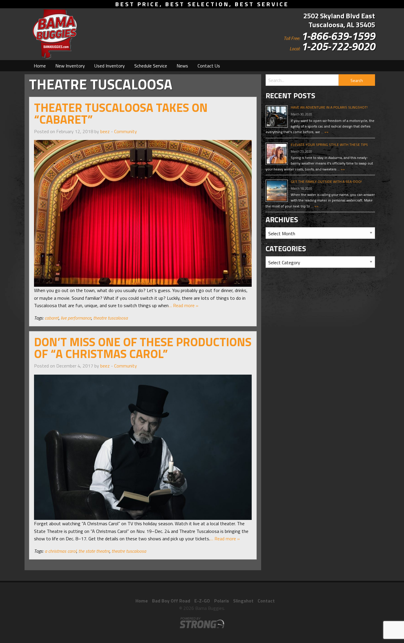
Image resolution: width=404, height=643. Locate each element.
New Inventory (70, 65)
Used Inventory (109, 65)
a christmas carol (60, 551)
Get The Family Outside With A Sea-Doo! (326, 181)
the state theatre (93, 551)
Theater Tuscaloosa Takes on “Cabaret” (121, 113)
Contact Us (209, 65)
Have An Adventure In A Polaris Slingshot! (329, 107)
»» (326, 132)
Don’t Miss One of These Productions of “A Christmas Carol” (142, 348)
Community (125, 131)
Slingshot (243, 600)
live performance (76, 317)
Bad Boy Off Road (171, 600)
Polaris (221, 600)
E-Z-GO (202, 600)
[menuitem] (40, 65)
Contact (266, 600)
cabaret (52, 317)
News (182, 65)
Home (40, 65)
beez (105, 131)
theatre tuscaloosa (110, 317)
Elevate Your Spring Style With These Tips (329, 144)
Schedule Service (150, 65)
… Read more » (183, 305)
